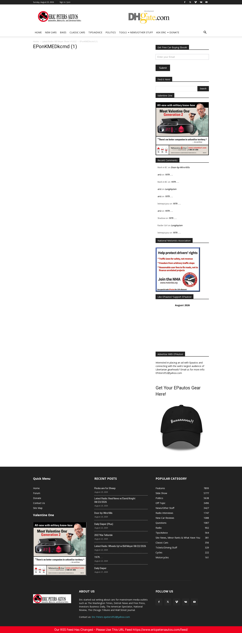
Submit (163, 67)
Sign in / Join (65, 2)
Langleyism (170, 189)
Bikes (63, 32)
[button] (205, 32)
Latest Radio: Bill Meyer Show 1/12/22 (59, 41)
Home (38, 32)
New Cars (51, 32)
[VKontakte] (185, 602)
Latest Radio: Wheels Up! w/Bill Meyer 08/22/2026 (120, 546)
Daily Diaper (100, 568)
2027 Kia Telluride (103, 535)
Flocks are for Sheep (105, 488)
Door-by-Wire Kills (180, 167)
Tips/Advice (95, 32)
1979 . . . (169, 174)
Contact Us (39, 503)
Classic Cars (77, 32)
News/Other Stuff (141, 32)
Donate (174, 32)
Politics (111, 32)
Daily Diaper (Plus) (103, 524)
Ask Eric (161, 32)
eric (159, 174)
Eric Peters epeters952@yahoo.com (111, 616)
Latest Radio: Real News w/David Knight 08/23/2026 (114, 500)
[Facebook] (159, 602)
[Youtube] (194, 602)
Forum (36, 493)
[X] (167, 602)
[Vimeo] (176, 602)
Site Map (37, 508)
